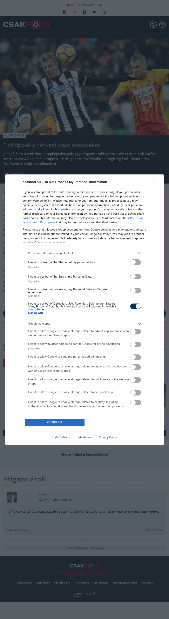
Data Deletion (61, 437)
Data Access (84, 437)
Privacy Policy (108, 437)
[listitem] (84, 253)
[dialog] (84, 309)
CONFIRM (54, 422)
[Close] (156, 182)
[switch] (135, 262)
